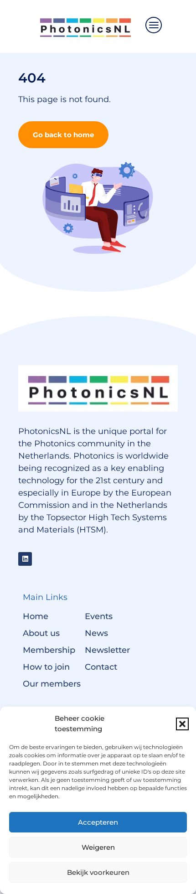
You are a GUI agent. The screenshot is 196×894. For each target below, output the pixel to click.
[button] (182, 724)
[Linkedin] (25, 559)
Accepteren (98, 822)
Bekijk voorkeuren (98, 872)
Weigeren (98, 847)
